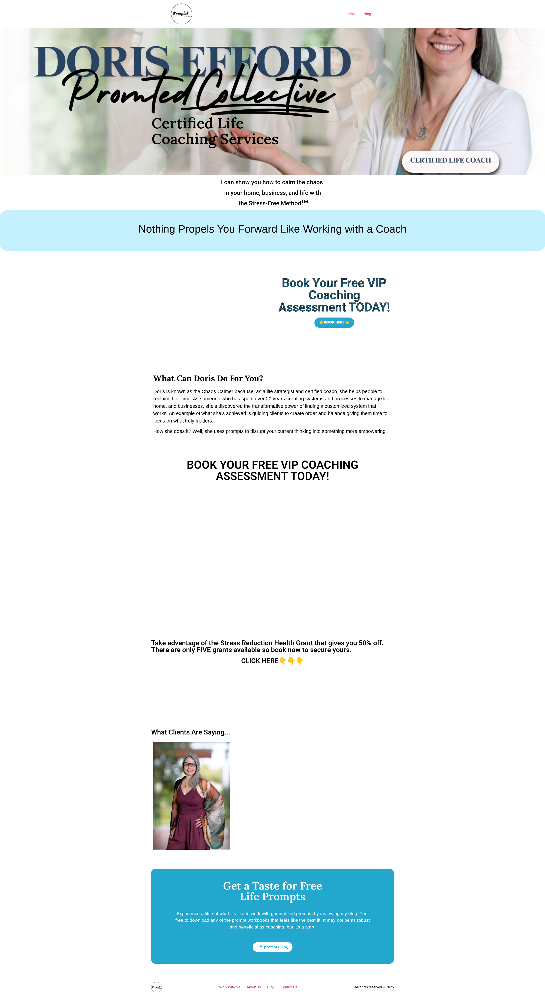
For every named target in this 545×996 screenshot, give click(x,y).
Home (352, 14)
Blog (367, 14)
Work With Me (229, 987)
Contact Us (289, 987)
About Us (254, 987)
